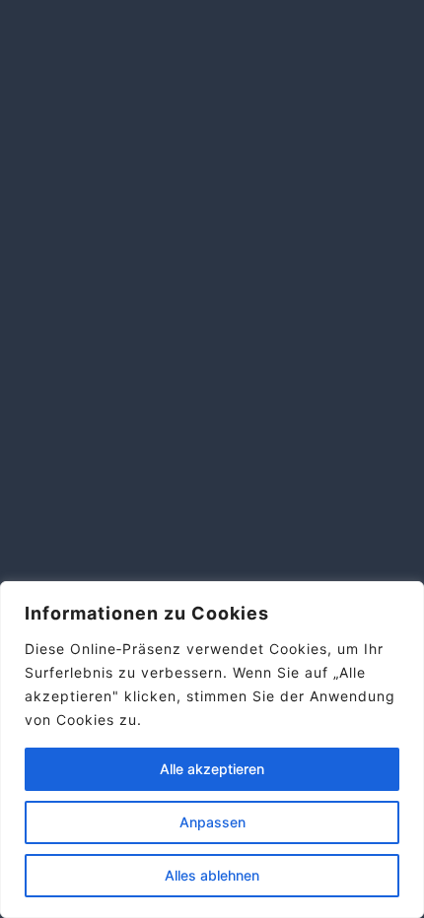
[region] (212, 749)
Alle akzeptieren (212, 768)
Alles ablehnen (212, 875)
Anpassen (212, 822)
